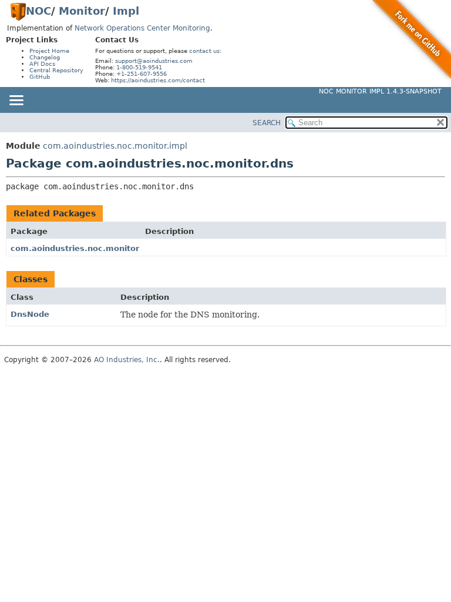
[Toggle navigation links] (16, 101)
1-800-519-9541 (139, 67)
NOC (38, 11)
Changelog (44, 57)
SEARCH (267, 123)
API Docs (42, 64)
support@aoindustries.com (154, 61)
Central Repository (56, 70)
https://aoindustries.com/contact (158, 80)
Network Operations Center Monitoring (142, 28)
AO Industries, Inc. (127, 360)
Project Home (49, 51)
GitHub (39, 76)
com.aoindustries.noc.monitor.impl (115, 145)
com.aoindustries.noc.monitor (75, 248)
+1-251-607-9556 (141, 74)
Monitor (82, 11)
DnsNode (30, 314)
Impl (126, 11)
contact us (204, 51)
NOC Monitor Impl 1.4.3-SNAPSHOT (380, 91)
